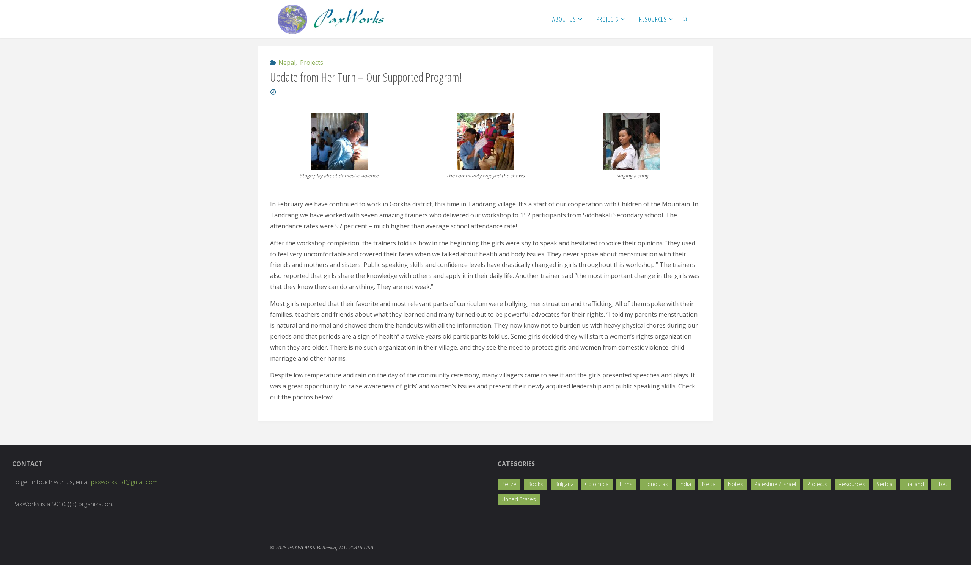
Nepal (286, 62)
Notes (735, 484)
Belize (509, 484)
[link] (685, 19)
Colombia (597, 484)
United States (518, 499)
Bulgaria (564, 484)
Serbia (884, 484)
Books (536, 484)
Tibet (941, 484)
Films (626, 484)
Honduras (656, 484)
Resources (852, 484)
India (685, 484)
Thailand (913, 484)
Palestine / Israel (775, 484)
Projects (311, 62)
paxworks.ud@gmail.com (124, 482)
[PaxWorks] (331, 19)
